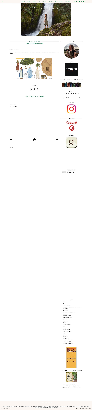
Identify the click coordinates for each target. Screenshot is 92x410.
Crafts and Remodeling (67, 317)
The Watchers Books (66, 305)
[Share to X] (31, 89)
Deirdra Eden (46, 8)
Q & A (64, 326)
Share (11, 147)
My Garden (65, 333)
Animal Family (65, 320)
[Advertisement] (71, 160)
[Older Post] (57, 139)
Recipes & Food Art (66, 329)
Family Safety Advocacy (67, 331)
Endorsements (65, 334)
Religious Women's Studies (68, 341)
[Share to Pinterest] (37, 89)
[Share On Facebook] (34, 89)
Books (28, 1)
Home (23, 1)
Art (39, 1)
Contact (67, 1)
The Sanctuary (65, 336)
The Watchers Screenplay (67, 315)
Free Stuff (64, 322)
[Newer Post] (11, 139)
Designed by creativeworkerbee (83, 408)
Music (34, 1)
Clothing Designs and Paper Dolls (69, 312)
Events (44, 1)
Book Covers (65, 319)
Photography (65, 313)
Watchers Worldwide (66, 324)
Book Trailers (65, 308)
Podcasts (50, 1)
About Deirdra (59, 1)
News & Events (65, 338)
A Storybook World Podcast (68, 343)
